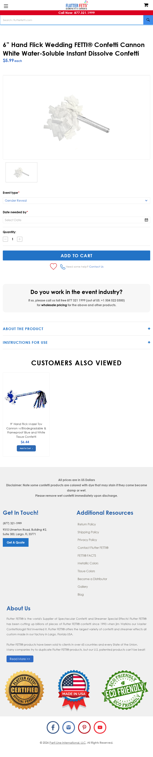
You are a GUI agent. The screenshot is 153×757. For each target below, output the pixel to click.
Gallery (83, 586)
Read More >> (20, 659)
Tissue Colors (86, 571)
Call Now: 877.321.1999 (76, 13)
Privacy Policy (87, 540)
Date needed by (15, 212)
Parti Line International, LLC (67, 742)
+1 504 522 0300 (112, 300)
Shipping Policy (88, 532)
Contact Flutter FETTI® (93, 548)
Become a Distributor (92, 579)
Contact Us (96, 266)
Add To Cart (25, 448)
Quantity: (9, 232)
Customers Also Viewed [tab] (76, 363)
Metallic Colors (88, 563)
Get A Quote (16, 542)
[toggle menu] (6, 6)
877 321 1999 (76, 300)
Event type (11, 193)
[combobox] (76, 20)
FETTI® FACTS (87, 555)
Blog (81, 594)
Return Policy (87, 524)
